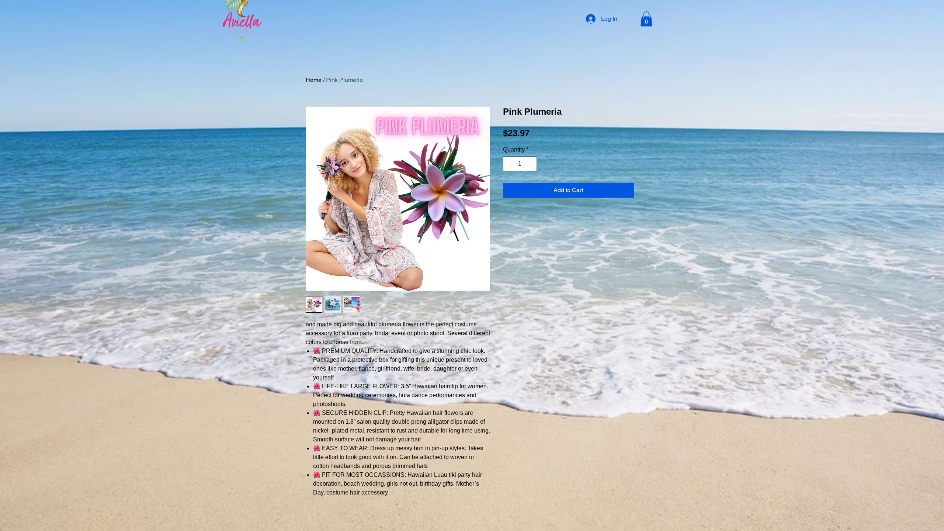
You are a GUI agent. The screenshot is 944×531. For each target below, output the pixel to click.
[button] (646, 19)
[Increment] (530, 164)
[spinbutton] (519, 164)
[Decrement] (509, 164)
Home (314, 79)
